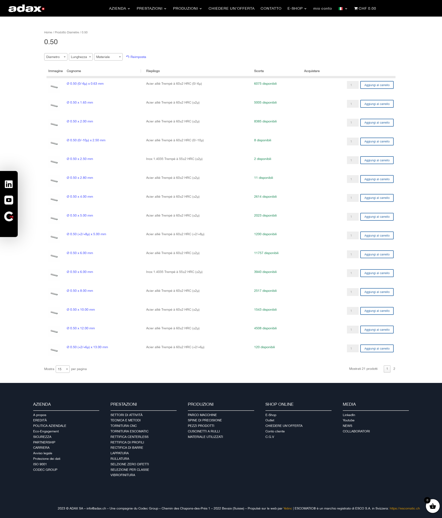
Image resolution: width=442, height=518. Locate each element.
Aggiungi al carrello (377, 85)
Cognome (74, 71)
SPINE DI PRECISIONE (205, 420)
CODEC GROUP (45, 470)
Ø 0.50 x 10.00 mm (81, 309)
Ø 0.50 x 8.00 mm (80, 290)
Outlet (269, 420)
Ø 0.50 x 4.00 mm (80, 196)
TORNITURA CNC (123, 426)
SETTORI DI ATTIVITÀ (126, 415)
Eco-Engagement (46, 431)
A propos (39, 415)
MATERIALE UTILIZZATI (205, 437)
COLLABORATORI (356, 431)
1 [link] (387, 368)
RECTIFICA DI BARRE (126, 447)
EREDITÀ (40, 420)
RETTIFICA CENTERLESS (129, 437)
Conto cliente (275, 431)
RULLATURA (119, 458)
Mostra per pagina (65, 369)
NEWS (347, 426)
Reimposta (138, 57)
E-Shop (270, 415)
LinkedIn (349, 415)
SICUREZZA (42, 437)
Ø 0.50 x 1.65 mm (80, 102)
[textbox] (54, 56)
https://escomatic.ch (405, 508)
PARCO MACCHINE (202, 415)
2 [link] (394, 368)
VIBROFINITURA (122, 475)
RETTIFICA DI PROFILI (127, 442)
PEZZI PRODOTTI (201, 426)
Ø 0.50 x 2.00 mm (80, 121)
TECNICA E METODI (125, 420)
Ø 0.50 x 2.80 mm (80, 177)
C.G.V (269, 437)
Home (48, 32)
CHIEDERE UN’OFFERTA (283, 426)
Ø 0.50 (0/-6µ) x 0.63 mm (85, 83)
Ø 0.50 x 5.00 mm (80, 215)
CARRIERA (41, 447)
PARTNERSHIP (44, 442)
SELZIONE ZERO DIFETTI (129, 464)
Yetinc (287, 508)
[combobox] (55, 57)
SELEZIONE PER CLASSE (129, 470)
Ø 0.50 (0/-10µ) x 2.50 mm (86, 140)
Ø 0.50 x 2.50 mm (80, 159)
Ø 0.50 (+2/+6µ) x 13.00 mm (87, 347)
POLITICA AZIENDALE (49, 426)
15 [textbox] (59, 369)
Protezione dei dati (46, 458)
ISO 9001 (40, 464)
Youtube (349, 420)
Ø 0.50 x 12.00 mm (81, 328)
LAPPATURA (119, 453)
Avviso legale (42, 453)
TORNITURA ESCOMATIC (129, 431)
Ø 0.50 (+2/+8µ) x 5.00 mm (86, 234)
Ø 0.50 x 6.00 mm (80, 253)
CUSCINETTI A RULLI (204, 431)
